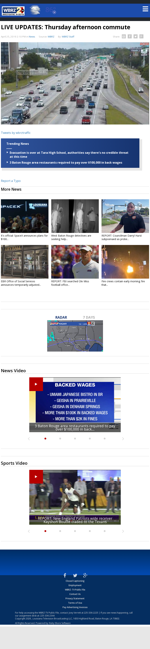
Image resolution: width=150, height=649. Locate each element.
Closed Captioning (75, 580)
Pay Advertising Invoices (75, 607)
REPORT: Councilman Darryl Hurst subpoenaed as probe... (122, 237)
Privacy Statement (75, 598)
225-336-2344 (47, 615)
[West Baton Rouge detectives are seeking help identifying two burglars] (75, 216)
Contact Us (75, 594)
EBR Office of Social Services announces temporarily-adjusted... (21, 283)
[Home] (14, 11)
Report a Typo (11, 181)
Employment (75, 585)
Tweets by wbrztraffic (16, 133)
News (32, 36)
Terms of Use (75, 602)
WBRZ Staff (68, 36)
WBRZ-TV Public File (75, 589)
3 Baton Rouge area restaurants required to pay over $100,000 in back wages (66, 163)
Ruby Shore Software (60, 623)
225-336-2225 (91, 612)
